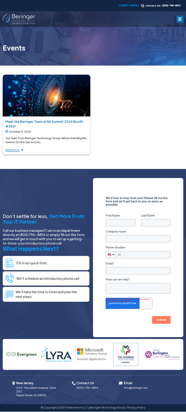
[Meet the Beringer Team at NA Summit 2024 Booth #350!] (46, 95)
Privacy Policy (136, 407)
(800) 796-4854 (32, 235)
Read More (12, 149)
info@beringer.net (136, 387)
